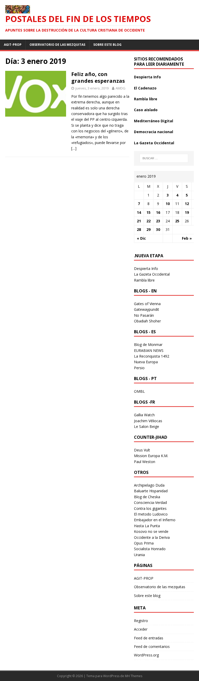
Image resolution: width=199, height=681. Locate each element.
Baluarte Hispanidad (151, 490)
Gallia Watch (144, 414)
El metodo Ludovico (151, 514)
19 (187, 212)
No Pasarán (144, 315)
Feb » (187, 238)
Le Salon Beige (146, 426)
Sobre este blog (107, 44)
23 (158, 220)
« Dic (141, 238)
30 (158, 229)
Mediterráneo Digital (153, 120)
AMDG (120, 88)
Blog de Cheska (147, 496)
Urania (139, 554)
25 (177, 220)
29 (148, 229)
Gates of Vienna (147, 303)
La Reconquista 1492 (151, 356)
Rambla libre (145, 98)
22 (148, 220)
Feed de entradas (148, 637)
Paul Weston (144, 461)
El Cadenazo (145, 88)
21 (139, 220)
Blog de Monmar (148, 344)
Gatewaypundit (146, 309)
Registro (141, 620)
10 (168, 203)
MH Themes (133, 676)
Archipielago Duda (149, 485)
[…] (73, 148)
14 (139, 212)
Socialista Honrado (150, 548)
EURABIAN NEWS (149, 350)
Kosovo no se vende (151, 531)
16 (158, 212)
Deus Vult (142, 450)
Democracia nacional (153, 131)
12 (187, 203)
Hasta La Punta (147, 525)
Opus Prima (144, 543)
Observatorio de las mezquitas (57, 44)
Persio (139, 367)
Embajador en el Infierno (154, 519)
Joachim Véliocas (148, 420)
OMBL (139, 391)
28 (139, 229)
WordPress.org (146, 655)
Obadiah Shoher (147, 321)
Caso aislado (146, 109)
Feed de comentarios (152, 646)
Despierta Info (147, 76)
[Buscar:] (164, 158)
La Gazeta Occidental (154, 142)
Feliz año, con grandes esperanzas (98, 77)
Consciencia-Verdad (150, 502)
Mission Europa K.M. (151, 455)
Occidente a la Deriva (152, 537)
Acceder (140, 629)
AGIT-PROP (13, 44)
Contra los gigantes (150, 508)
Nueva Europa (146, 361)
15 (148, 212)
